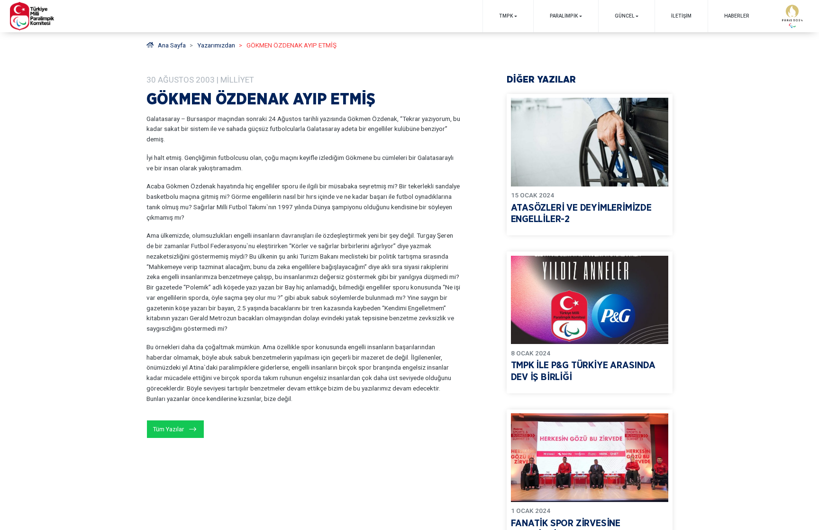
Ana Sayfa (172, 45)
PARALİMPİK (564, 16)
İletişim (681, 16)
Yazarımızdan (216, 45)
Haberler (736, 16)
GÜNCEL (625, 16)
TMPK (506, 16)
